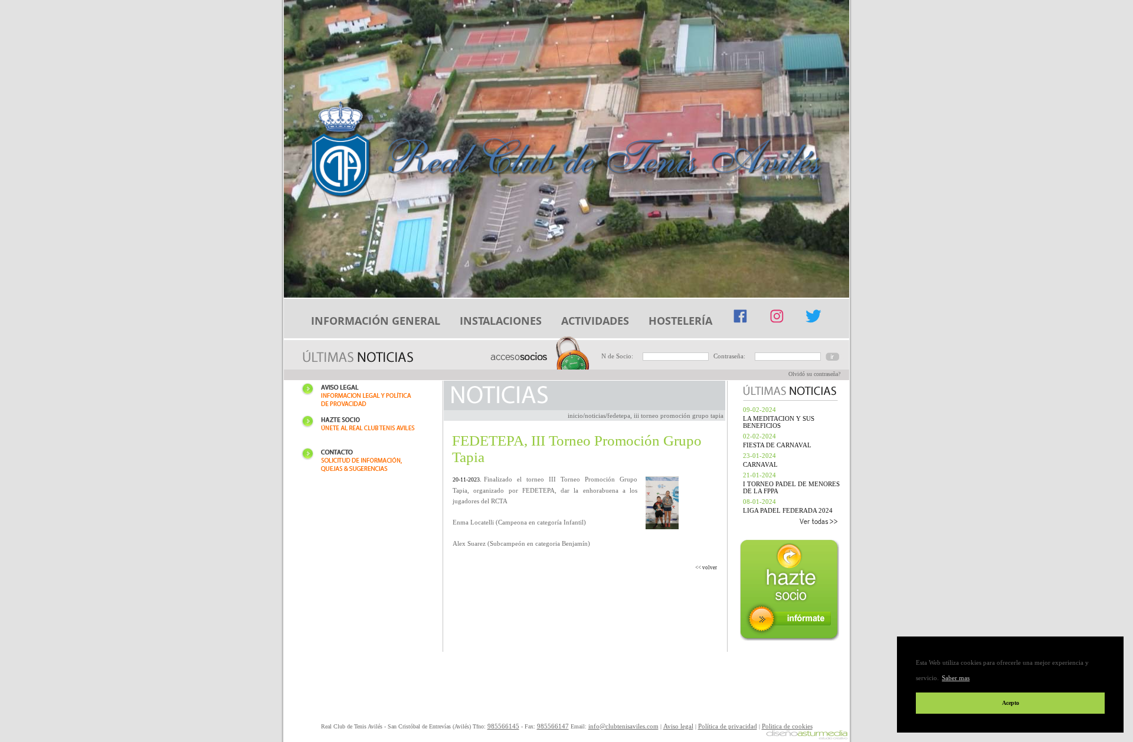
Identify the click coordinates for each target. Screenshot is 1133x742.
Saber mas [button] (956, 677)
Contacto (363, 462)
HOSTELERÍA (680, 321)
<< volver (706, 567)
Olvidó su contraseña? (814, 374)
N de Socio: (617, 356)
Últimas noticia (357, 357)
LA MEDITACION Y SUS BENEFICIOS (778, 422)
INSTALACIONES (501, 321)
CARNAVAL (760, 464)
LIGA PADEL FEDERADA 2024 (788, 510)
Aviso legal (363, 397)
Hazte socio (363, 429)
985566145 (503, 726)
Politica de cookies (787, 726)
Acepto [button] (1010, 703)
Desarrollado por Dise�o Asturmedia (806, 736)
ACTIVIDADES (595, 321)
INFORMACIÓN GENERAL (375, 321)
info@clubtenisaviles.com (623, 726)
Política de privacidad (727, 726)
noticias (595, 415)
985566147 (553, 726)
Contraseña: (729, 356)
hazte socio (790, 591)
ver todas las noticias (788, 522)
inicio (575, 415)
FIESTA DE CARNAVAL (777, 445)
